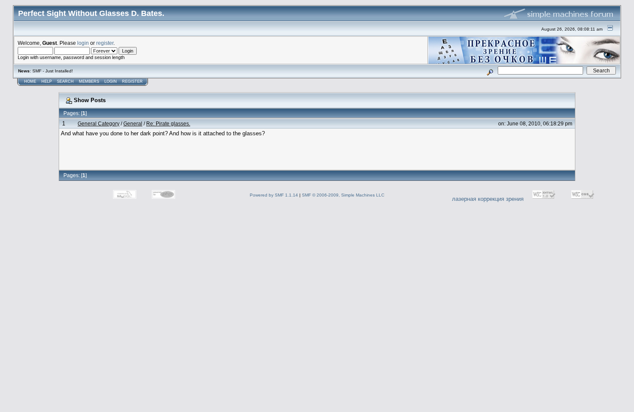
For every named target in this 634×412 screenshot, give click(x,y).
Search (65, 81)
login (83, 43)
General (132, 123)
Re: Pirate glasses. (168, 123)
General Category (98, 123)
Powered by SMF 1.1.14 (274, 195)
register (104, 43)
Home (30, 81)
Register (132, 81)
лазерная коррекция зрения (488, 199)
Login (110, 81)
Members (89, 81)
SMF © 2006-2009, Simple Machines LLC (343, 195)
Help (46, 81)
